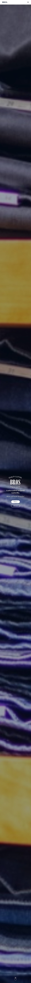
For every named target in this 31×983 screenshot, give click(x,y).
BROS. (4, 2)
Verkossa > (16, 501)
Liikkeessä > (15, 506)
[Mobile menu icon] (28, 2)
